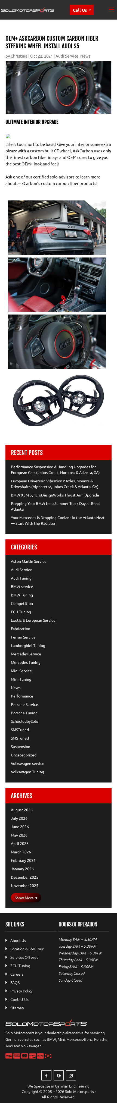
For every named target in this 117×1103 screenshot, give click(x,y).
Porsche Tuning (24, 712)
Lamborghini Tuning (28, 645)
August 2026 (22, 809)
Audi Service (67, 55)
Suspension (20, 746)
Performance (22, 695)
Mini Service (21, 670)
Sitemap (17, 1007)
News (85, 55)
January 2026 (22, 868)
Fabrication (20, 628)
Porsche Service (24, 704)
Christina (19, 55)
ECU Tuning (21, 611)
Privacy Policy (21, 991)
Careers (16, 974)
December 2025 (24, 877)
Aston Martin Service (29, 561)
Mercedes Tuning (26, 662)
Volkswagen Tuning (27, 771)
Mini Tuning (21, 679)
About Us (18, 940)
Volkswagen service (27, 763)
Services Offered (24, 957)
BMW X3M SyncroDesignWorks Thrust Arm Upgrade (55, 494)
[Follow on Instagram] (71, 1075)
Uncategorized (23, 754)
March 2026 (21, 851)
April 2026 (20, 843)
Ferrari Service (23, 636)
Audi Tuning (21, 578)
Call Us (80, 10)
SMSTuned (20, 729)
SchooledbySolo (24, 721)
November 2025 (24, 885)
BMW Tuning (22, 594)
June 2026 (20, 826)
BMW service (22, 586)
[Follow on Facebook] (46, 1075)
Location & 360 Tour (27, 948)
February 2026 (23, 860)
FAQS (15, 982)
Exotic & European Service (33, 620)
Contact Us (19, 999)
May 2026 (19, 834)
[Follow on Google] (59, 1075)
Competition (22, 603)
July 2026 (19, 818)
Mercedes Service (26, 653)
